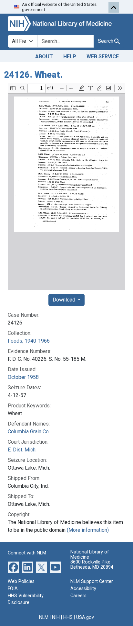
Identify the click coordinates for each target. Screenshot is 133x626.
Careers (78, 595)
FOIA (13, 588)
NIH (56, 617)
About (44, 56)
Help (69, 56)
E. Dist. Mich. (22, 450)
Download (65, 300)
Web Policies (21, 581)
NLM (43, 617)
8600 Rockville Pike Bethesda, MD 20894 (91, 564)
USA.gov (85, 617)
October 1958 (23, 377)
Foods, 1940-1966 (29, 341)
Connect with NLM (27, 553)
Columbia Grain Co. (29, 431)
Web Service (103, 56)
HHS (68, 617)
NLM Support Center (91, 581)
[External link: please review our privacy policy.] (13, 567)
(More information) (88, 530)
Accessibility (83, 588)
